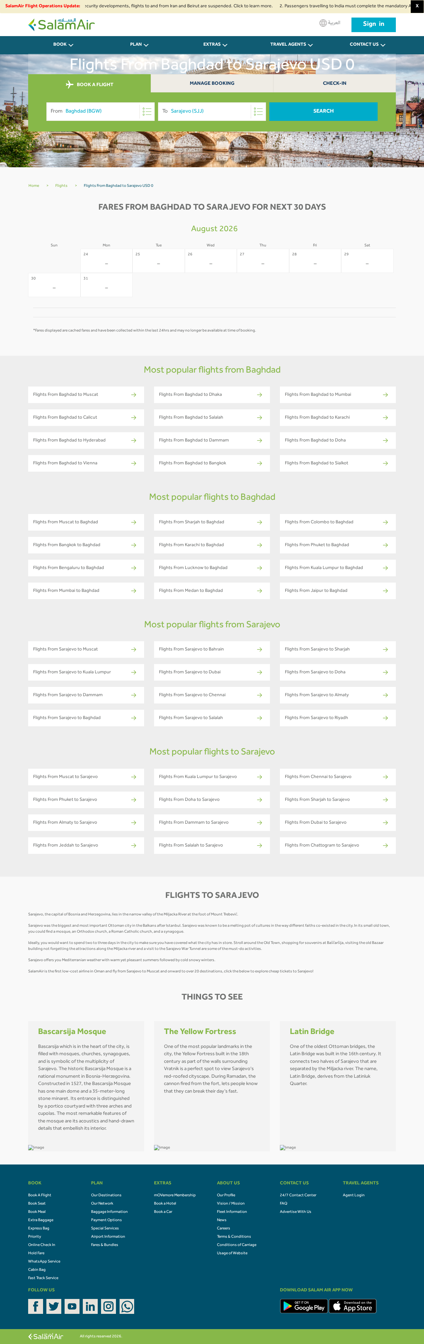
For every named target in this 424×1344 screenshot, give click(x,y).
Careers (223, 1229)
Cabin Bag (37, 1270)
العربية (333, 23)
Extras (212, 45)
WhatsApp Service (44, 1262)
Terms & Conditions (234, 1237)
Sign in (373, 25)
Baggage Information (109, 1212)
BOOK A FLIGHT (94, 85)
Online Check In (41, 1245)
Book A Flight (39, 1196)
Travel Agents (288, 45)
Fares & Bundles (104, 1245)
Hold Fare (36, 1254)
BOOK (60, 45)
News (222, 1220)
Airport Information (108, 1237)
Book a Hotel (165, 1204)
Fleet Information (232, 1212)
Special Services (105, 1229)
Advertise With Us (295, 1212)
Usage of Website (232, 1254)
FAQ (283, 1204)
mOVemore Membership (175, 1196)
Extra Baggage (40, 1220)
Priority (34, 1237)
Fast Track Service (43, 1278)
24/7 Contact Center (298, 1196)
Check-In (334, 83)
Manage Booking (212, 83)
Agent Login (354, 1196)
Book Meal (37, 1212)
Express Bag (38, 1229)
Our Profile (226, 1196)
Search (323, 111)
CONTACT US (364, 45)
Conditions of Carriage (236, 1245)
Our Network (102, 1204)
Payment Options (106, 1220)
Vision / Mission (231, 1204)
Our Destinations (106, 1196)
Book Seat (37, 1204)
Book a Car (163, 1212)
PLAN (136, 45)
